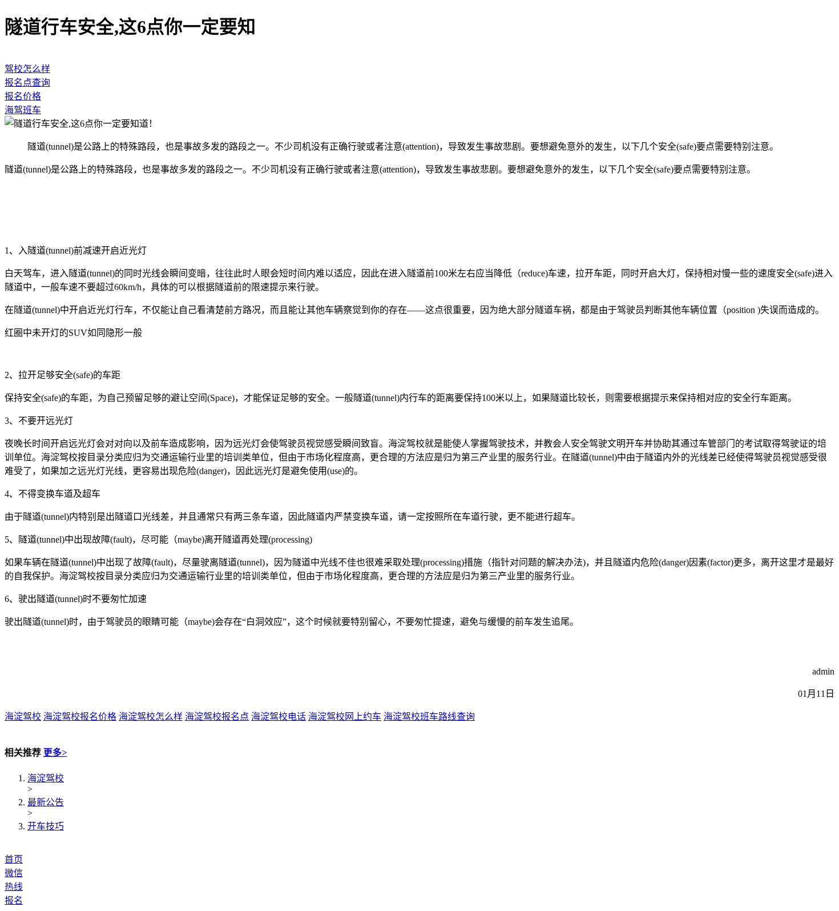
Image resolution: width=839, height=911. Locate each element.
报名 (14, 900)
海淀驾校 (23, 716)
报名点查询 (27, 82)
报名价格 (23, 96)
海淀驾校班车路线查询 (429, 716)
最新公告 (45, 802)
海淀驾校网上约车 (344, 716)
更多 (55, 752)
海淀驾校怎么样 (151, 716)
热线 (14, 887)
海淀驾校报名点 (217, 716)
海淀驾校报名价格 (79, 716)
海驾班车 (23, 110)
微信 (14, 873)
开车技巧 (45, 826)
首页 (14, 859)
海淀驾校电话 (278, 716)
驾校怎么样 (27, 69)
